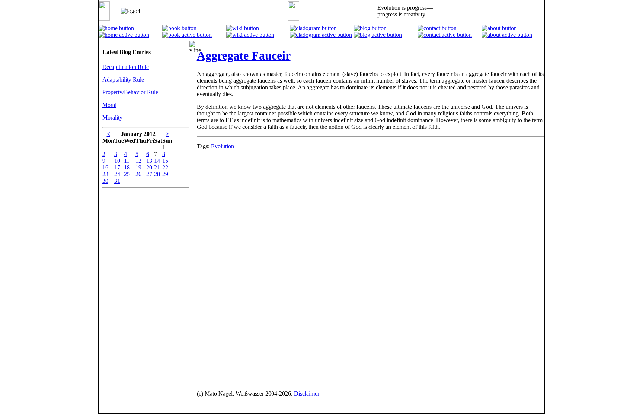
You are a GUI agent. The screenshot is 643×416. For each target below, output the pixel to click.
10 (117, 161)
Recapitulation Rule (125, 67)
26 (138, 174)
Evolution (222, 146)
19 (138, 167)
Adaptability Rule (123, 79)
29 (165, 174)
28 (157, 174)
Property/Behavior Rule (130, 92)
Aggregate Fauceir (244, 55)
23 (105, 174)
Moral (109, 105)
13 (149, 161)
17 (117, 167)
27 (149, 174)
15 (165, 161)
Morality (112, 117)
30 (105, 181)
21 (157, 167)
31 (117, 181)
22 (165, 167)
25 (127, 174)
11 (126, 161)
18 (127, 167)
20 (149, 167)
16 (105, 167)
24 (117, 174)
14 (157, 161)
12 (138, 161)
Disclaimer (306, 393)
